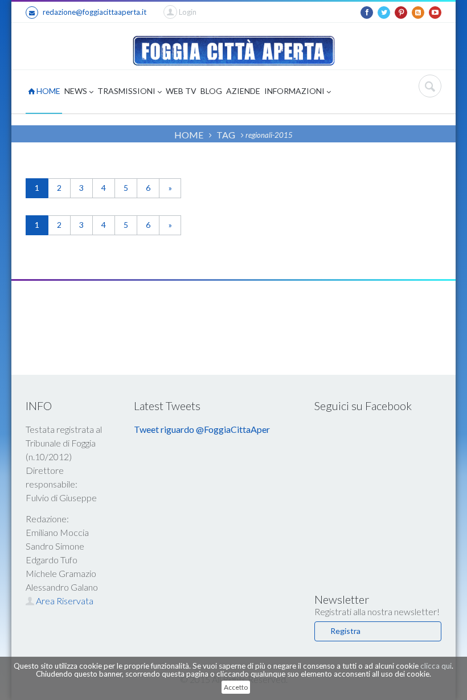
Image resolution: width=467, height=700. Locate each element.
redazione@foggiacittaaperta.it (94, 12)
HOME (47, 91)
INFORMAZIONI (295, 91)
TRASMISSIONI (127, 91)
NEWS (76, 91)
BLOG (211, 91)
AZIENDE (243, 91)
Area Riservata (63, 600)
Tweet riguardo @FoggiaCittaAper (202, 429)
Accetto (236, 687)
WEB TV (181, 91)
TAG (225, 134)
